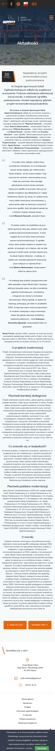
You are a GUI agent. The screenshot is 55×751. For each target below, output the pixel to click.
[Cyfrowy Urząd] (18, 4)
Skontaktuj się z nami (17, 650)
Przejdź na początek (27, 638)
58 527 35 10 (30, 685)
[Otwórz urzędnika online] (4, 4)
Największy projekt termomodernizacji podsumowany (25, 76)
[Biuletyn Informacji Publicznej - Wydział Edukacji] (26, 4)
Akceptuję (41, 748)
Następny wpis (39, 625)
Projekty (27, 707)
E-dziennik (27, 715)
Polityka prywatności (27, 719)
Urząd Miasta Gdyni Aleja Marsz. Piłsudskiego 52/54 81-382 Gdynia (30, 668)
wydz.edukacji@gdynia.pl (30, 678)
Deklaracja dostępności (27, 723)
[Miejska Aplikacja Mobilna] (34, 4)
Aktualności (27, 43)
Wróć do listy (16, 625)
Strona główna (27, 699)
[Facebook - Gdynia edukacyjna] (11, 4)
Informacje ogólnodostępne (27, 711)
